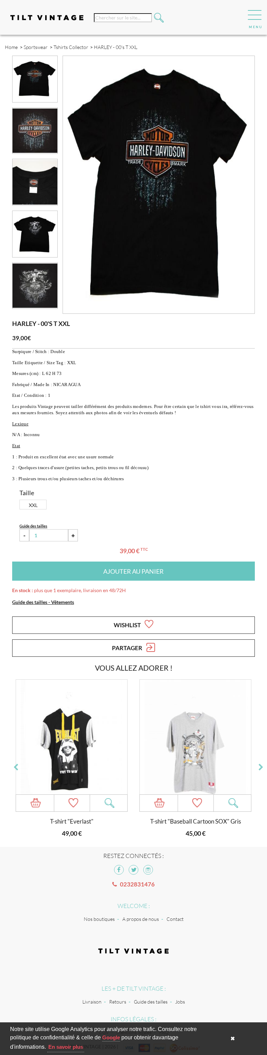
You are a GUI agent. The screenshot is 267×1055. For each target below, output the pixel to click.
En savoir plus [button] (65, 1047)
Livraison (92, 1002)
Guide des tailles (151, 1002)
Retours (117, 1002)
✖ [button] (232, 1038)
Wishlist (128, 625)
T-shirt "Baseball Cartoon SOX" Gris (195, 821)
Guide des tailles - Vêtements (43, 602)
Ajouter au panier (133, 571)
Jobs (180, 1002)
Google (111, 1037)
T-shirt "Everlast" (72, 821)
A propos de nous (140, 919)
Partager (127, 648)
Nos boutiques (99, 919)
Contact (175, 919)
